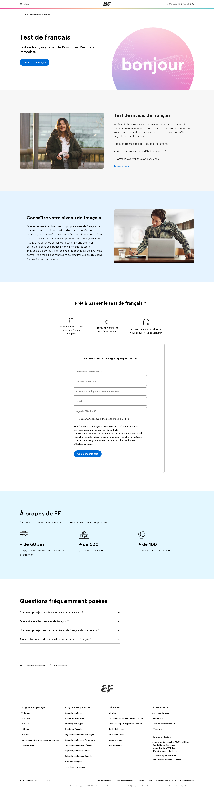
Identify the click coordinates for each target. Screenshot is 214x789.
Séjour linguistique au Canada (78, 756)
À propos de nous (160, 713)
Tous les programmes (75, 767)
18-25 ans (25, 724)
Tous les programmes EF (163, 724)
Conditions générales (124, 781)
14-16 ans (25, 713)
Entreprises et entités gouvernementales (40, 740)
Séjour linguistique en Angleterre (80, 740)
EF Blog (112, 713)
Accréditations (116, 745)
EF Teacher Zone (117, 734)
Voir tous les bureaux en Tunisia (166, 759)
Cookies (141, 781)
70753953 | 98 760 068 (164, 755)
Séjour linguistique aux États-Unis (80, 745)
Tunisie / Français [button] (30, 780)
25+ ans (25, 729)
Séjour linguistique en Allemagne (79, 734)
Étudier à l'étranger (74, 724)
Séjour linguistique (73, 713)
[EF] (107, 4)
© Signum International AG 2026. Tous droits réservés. (171, 781)
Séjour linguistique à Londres (78, 750)
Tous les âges (27, 745)
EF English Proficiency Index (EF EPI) (126, 718)
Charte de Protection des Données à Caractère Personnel (105, 434)
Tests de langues (116, 729)
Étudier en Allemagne (74, 718)
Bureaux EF (157, 718)
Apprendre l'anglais (73, 761)
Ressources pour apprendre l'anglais (125, 724)
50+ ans (25, 734)
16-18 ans (25, 718)
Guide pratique (115, 740)
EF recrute (157, 729)
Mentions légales (104, 781)
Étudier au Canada (73, 729)
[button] (25, 4)
